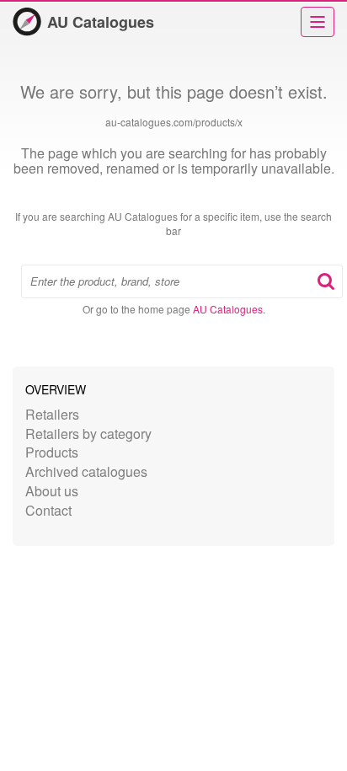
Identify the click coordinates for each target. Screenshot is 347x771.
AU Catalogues (100, 22)
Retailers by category (88, 433)
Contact (48, 510)
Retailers (52, 414)
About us (51, 491)
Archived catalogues (86, 471)
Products (51, 452)
